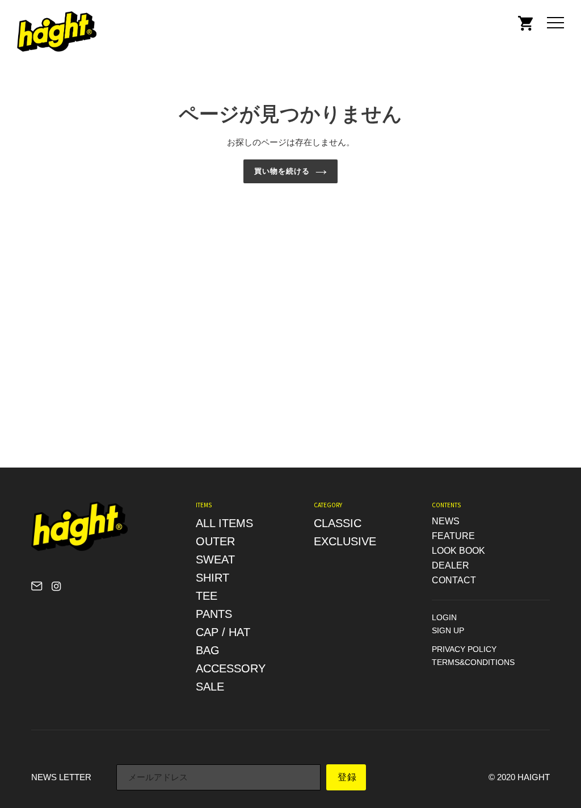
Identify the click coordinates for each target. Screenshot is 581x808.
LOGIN (444, 617)
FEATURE (453, 536)
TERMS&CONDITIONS (473, 662)
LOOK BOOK (458, 551)
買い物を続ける (282, 171)
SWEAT (215, 559)
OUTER (215, 541)
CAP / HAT (223, 632)
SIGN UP (448, 630)
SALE (210, 686)
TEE (206, 596)
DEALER (450, 565)
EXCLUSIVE (345, 541)
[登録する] (346, 777)
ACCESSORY (231, 668)
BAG (208, 650)
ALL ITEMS (224, 523)
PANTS (214, 614)
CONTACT (454, 580)
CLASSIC (337, 523)
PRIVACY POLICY (464, 649)
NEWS (446, 521)
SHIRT (212, 577)
